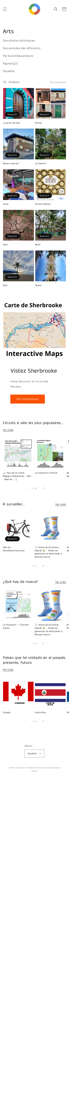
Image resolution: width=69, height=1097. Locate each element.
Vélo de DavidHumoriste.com (14, 549)
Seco (5, 244)
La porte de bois (11, 123)
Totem (38, 285)
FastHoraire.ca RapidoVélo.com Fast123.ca (32, 768)
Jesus (6, 204)
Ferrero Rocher (43, 204)
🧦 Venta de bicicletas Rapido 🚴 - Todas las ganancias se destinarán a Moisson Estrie (48, 552)
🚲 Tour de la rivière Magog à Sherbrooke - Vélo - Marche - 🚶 (17, 476)
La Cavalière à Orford (46, 473)
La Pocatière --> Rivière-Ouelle (16, 626)
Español (32, 753)
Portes (38, 123)
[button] (5, 9)
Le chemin (40, 163)
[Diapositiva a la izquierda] (25, 488)
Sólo (5, 285)
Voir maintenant (27, 399)
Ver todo (8, 429)
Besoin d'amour (11, 163)
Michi (38, 244)
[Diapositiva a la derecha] (43, 488)
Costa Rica (40, 712)
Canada (7, 712)
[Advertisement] (34, 937)
